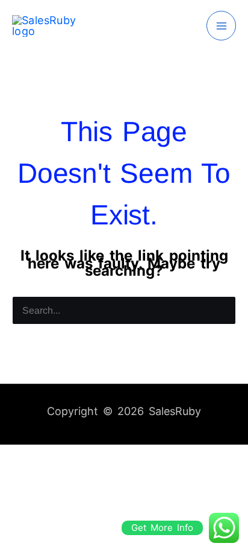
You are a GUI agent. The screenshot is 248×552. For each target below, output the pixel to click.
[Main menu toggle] (221, 25)
